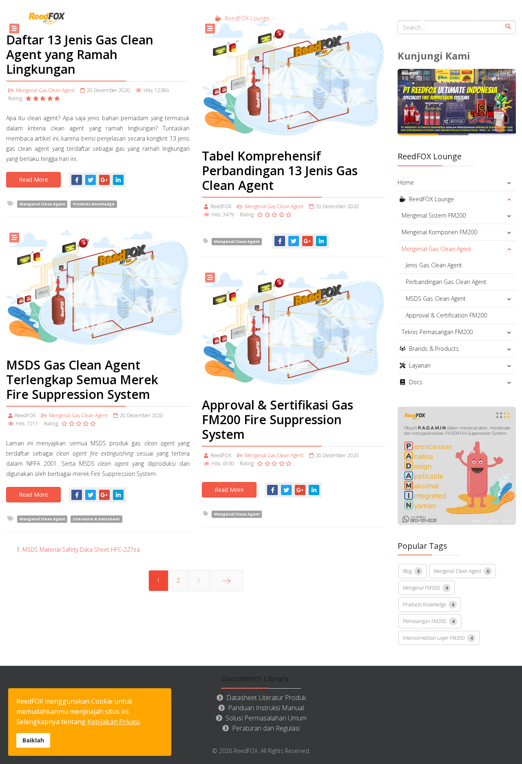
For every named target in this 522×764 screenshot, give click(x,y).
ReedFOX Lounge (246, 18)
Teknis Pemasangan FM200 (437, 332)
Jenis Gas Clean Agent (434, 265)
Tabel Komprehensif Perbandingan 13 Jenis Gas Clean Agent (280, 171)
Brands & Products (322, 18)
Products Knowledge (94, 204)
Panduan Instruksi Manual (266, 707)
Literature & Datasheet (96, 519)
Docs (433, 18)
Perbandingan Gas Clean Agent (446, 282)
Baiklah (33, 740)
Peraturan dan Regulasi (266, 728)
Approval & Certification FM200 (446, 315)
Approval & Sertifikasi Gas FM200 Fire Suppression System (277, 419)
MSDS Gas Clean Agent (436, 298)
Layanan (387, 18)
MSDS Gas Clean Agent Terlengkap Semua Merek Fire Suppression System (82, 380)
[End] (226, 580)
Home (187, 18)
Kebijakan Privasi (113, 721)
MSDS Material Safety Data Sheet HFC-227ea (81, 549)
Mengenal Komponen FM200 (439, 232)
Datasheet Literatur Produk (266, 697)
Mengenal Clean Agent (42, 204)
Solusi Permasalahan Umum (266, 717)
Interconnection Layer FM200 (438, 637)
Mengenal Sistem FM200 (434, 215)
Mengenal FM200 (425, 587)
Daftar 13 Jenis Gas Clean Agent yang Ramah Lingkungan (79, 54)
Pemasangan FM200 (428, 621)
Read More (33, 179)
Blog (411, 571)
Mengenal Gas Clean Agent (45, 90)
